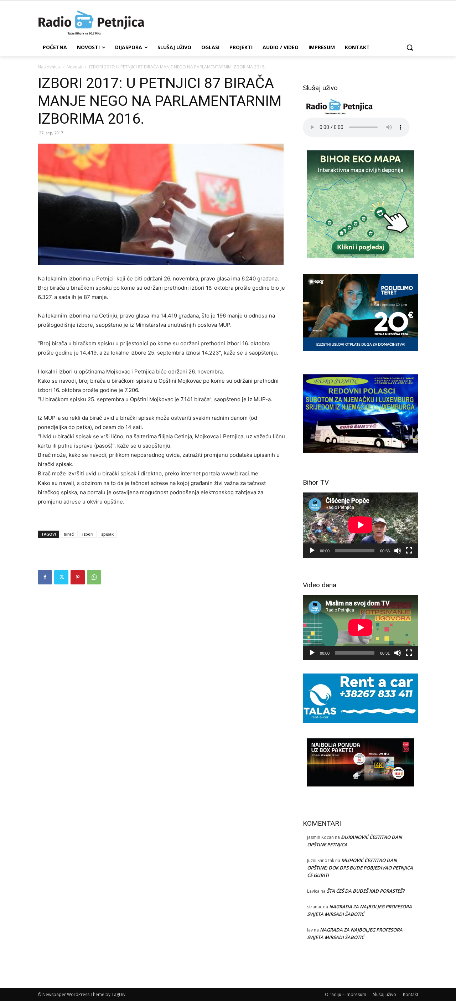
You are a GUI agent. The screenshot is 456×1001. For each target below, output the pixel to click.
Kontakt (410, 994)
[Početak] (312, 550)
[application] (360, 524)
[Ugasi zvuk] (397, 550)
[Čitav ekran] (409, 550)
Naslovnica (49, 67)
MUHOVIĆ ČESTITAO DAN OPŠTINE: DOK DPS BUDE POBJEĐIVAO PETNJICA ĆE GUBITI (360, 867)
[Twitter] (61, 577)
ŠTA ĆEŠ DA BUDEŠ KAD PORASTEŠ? (365, 891)
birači (69, 534)
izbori (87, 534)
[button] (409, 47)
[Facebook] (45, 577)
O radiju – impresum (345, 994)
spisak (107, 534)
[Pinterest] (78, 577)
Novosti (74, 67)
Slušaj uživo (384, 994)
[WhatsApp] (94, 577)
